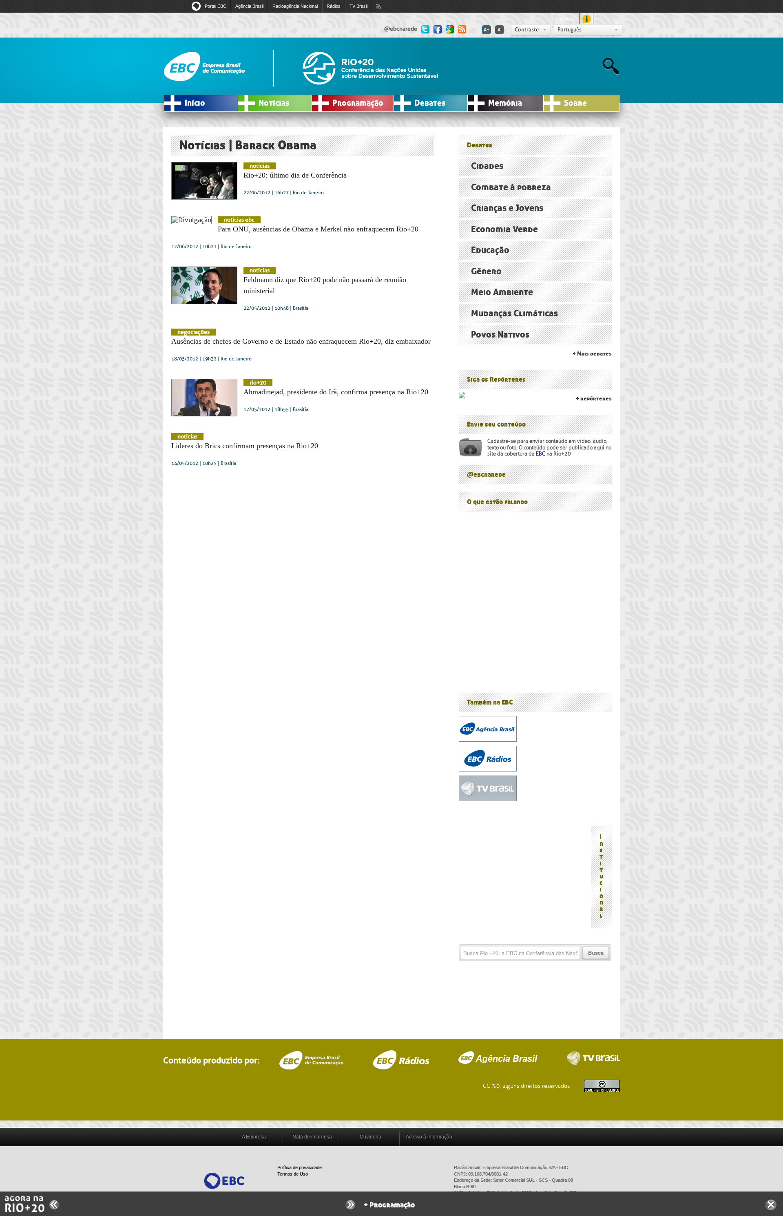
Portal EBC (215, 6)
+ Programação (389, 1205)
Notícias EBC (239, 219)
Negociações (193, 332)
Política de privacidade (299, 1167)
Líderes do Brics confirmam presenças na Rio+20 (244, 446)
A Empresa (254, 1137)
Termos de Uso (292, 1174)
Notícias (274, 103)
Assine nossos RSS (378, 6)
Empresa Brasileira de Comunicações (311, 1060)
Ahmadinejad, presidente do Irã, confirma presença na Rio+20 (335, 392)
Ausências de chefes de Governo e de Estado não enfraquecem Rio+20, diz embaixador (301, 341)
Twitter (425, 29)
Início (195, 103)
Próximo (350, 1205)
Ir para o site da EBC (204, 66)
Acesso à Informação (586, 19)
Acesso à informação (429, 1137)
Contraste (527, 30)
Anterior (54, 1205)
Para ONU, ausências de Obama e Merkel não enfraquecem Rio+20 (318, 229)
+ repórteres (594, 398)
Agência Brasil (249, 6)
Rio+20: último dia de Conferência (295, 175)
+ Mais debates (592, 353)
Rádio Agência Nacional (401, 1059)
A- (500, 30)
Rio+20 (258, 382)
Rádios (334, 6)
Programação (357, 103)
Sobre (575, 103)
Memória (505, 103)
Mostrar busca (610, 66)
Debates (429, 103)
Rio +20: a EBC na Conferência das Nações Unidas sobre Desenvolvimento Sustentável (370, 68)
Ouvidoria (565, 18)
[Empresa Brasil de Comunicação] (224, 1180)
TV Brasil (358, 6)
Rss (462, 29)
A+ (486, 30)
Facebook (438, 29)
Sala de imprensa (312, 1137)
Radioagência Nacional (295, 6)
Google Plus (450, 29)
